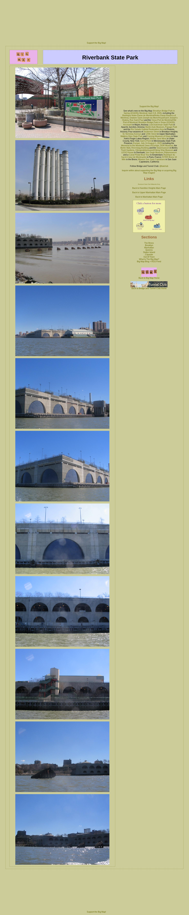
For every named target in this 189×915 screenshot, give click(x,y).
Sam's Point (145, 141)
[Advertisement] (96, 20)
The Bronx (149, 243)
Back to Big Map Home (149, 278)
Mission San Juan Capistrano (151, 159)
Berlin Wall (125, 148)
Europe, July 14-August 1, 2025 (147, 143)
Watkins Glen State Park (131, 136)
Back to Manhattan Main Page (149, 197)
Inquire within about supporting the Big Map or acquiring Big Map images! (149, 171)
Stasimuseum (163, 148)
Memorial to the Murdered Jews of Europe (140, 145)
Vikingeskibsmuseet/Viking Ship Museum (154, 150)
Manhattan (149, 248)
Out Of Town (149, 257)
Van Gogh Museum (154, 152)
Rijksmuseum (170, 152)
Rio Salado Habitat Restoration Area (147, 129)
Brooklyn (149, 245)
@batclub (163, 166)
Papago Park (171, 127)
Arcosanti (127, 125)
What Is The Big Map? (149, 259)
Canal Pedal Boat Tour (139, 155)
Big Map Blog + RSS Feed (149, 261)
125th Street (151, 134)
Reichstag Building (140, 148)
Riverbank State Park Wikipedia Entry (149, 184)
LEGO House (127, 152)
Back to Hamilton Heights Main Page (149, 188)
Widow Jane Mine (158, 138)
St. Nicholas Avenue (132, 134)
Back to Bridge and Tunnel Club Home (149, 288)
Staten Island (149, 252)
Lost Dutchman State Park (161, 125)
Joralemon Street (151, 132)
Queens (149, 250)
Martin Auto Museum (154, 127)
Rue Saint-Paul (137, 120)
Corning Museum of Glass (159, 136)
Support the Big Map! (96, 43)
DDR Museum (166, 145)
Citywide (149, 254)
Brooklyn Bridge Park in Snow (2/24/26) (156, 122)
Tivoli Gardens (127, 150)
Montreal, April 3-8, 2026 (150, 113)
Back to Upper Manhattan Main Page (149, 192)
